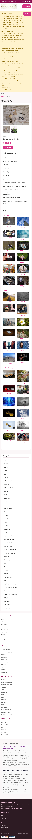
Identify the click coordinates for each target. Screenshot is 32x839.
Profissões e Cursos (6, 709)
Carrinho (26, 1)
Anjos (5, 474)
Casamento (7, 498)
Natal (5, 563)
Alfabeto (6, 467)
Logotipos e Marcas (10, 536)
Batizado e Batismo (9, 488)
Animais (6, 215)
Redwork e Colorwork (10, 594)
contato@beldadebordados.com (13, 808)
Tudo (5, 460)
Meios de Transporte (10, 549)
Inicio (2, 96)
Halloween (7, 529)
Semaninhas (7, 604)
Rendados (7, 601)
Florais (6, 522)
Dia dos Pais (7, 512)
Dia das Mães (8, 508)
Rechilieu (6, 591)
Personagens (8, 577)
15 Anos (6, 464)
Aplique (6, 477)
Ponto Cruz (7, 580)
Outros (6, 567)
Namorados (7, 560)
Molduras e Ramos (9, 553)
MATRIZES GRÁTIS (9, 546)
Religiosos (7, 598)
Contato (3, 732)
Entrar (14, 1)
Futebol (6, 525)
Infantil (5, 291)
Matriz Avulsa (8, 368)
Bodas (6, 495)
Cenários (6, 501)
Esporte (6, 519)
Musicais (6, 556)
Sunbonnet (7, 608)
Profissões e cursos (10, 584)
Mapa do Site (4, 734)
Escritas (6, 515)
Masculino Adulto (9, 539)
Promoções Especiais (10, 587)
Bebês (6, 491)
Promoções (4, 722)
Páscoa (6, 570)
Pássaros (6, 573)
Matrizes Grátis (5, 724)
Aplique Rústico (8, 481)
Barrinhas (7, 484)
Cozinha (6, 505)
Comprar (8, 147)
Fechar (27, 14)
